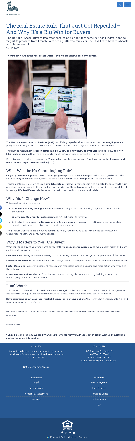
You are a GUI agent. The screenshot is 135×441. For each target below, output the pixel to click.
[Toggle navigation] (127, 4)
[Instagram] (66, 432)
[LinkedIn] (70, 432)
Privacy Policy (36, 388)
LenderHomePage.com (76, 437)
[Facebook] (62, 432)
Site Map (35, 399)
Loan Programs (99, 382)
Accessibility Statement (36, 394)
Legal (36, 382)
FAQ (99, 405)
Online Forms (99, 399)
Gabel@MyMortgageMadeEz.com (99, 360)
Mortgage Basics (99, 394)
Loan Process (99, 388)
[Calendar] (74, 432)
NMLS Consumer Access (36, 367)
